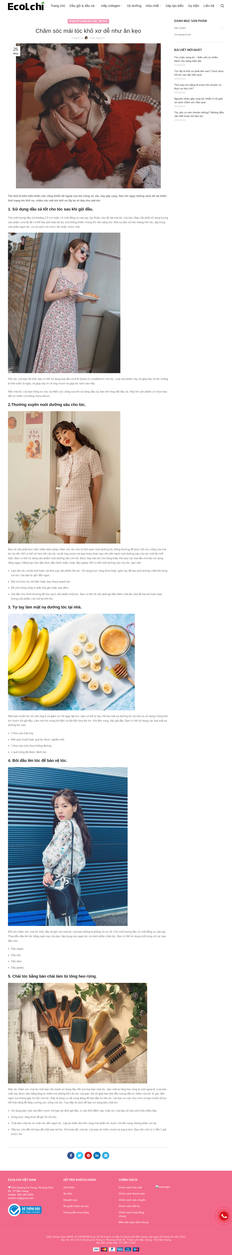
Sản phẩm (180, 27)
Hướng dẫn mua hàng (76, 1212)
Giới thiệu (68, 1187)
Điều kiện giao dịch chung (133, 1222)
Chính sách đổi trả (129, 1206)
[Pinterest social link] (88, 1155)
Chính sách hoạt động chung (131, 1214)
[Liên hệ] (223, 1216)
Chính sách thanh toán (132, 1193)
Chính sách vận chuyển (132, 1199)
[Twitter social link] (79, 1155)
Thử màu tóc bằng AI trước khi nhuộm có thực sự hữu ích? (197, 86)
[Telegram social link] (105, 1155)
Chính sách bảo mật (130, 1187)
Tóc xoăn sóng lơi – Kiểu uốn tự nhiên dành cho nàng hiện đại (196, 59)
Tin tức (103, 21)
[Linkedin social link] (97, 1155)
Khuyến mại (70, 1199)
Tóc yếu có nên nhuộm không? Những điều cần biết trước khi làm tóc (199, 114)
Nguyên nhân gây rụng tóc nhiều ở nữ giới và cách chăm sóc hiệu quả (198, 100)
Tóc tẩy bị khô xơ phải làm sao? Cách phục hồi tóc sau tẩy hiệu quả (199, 73)
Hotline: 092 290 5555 (20, 1194)
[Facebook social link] (70, 1155)
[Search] (222, 6)
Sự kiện (67, 1193)
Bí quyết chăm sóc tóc (83, 21)
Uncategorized (182, 34)
